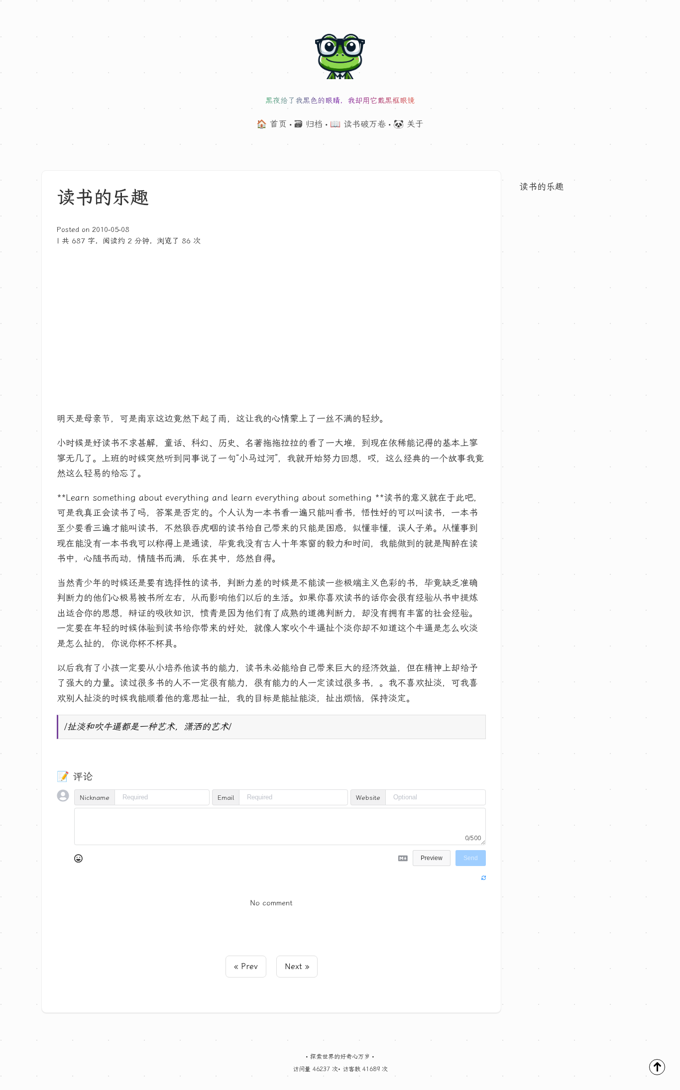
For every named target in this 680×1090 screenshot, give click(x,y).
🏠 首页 (271, 124)
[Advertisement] (271, 321)
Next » (297, 966)
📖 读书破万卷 (358, 124)
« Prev (246, 966)
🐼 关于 (408, 124)
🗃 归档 (308, 124)
